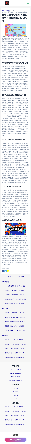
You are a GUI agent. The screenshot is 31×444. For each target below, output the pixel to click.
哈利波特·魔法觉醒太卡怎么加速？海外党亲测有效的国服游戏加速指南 (15, 321)
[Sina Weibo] (8, 271)
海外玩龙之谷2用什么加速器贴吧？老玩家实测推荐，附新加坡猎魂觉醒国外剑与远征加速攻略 (15, 330)
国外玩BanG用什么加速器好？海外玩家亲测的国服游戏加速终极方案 (15, 317)
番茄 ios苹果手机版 (15, 377)
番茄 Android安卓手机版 (15, 380)
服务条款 (15, 388)
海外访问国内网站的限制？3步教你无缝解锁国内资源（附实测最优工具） (15, 299)
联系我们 (15, 398)
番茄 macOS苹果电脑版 (15, 373)
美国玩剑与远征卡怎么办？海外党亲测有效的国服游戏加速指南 (15, 326)
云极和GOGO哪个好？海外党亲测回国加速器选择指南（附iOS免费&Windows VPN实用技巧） (15, 348)
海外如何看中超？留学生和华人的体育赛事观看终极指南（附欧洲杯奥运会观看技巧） (15, 303)
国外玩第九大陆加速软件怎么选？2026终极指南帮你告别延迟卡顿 (15, 313)
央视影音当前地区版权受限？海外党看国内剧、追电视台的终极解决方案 (15, 294)
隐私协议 (15, 391)
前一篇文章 (10, 277)
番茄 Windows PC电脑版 (15, 369)
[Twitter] (5, 271)
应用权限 (15, 395)
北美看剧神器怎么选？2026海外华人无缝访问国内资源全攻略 (15, 357)
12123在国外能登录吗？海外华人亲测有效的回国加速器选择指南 (15, 286)
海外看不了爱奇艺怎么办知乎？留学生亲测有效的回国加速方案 (15, 290)
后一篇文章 (21, 277)
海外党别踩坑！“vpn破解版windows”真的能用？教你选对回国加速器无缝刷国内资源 (15, 353)
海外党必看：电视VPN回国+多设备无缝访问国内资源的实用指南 (15, 344)
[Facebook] (3, 271)
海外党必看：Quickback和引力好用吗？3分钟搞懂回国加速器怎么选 (15, 339)
